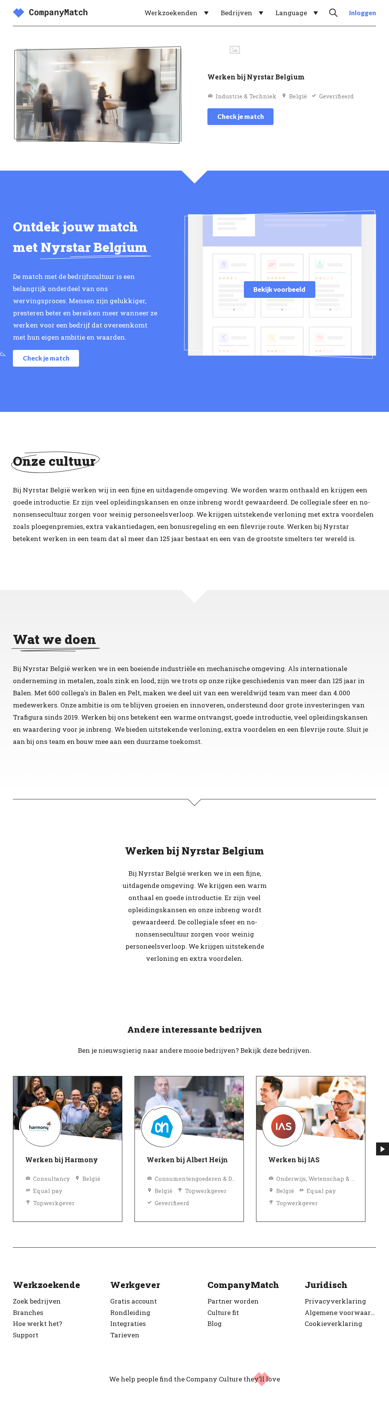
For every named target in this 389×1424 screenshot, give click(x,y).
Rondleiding (130, 1312)
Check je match (240, 116)
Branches (28, 1312)
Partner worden (233, 1301)
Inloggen (362, 13)
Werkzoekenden (171, 12)
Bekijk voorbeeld (279, 289)
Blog (214, 1323)
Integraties (128, 1323)
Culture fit (223, 1312)
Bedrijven (236, 12)
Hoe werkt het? (37, 1323)
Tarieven (124, 1335)
